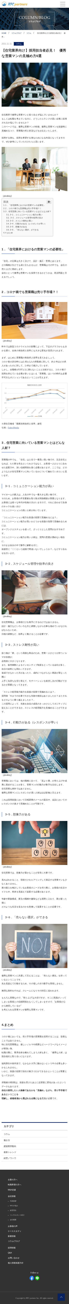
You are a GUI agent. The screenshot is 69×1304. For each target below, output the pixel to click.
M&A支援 (12, 1190)
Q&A (10, 1253)
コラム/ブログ (14, 1241)
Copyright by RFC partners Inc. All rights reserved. (34, 1298)
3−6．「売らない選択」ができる (24, 230)
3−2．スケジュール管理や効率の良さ (26, 218)
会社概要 (13, 1220)
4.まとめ (9, 233)
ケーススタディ (15, 1231)
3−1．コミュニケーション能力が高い (26, 215)
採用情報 (12, 1248)
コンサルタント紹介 (17, 1215)
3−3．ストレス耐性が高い (21, 221)
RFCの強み (14, 1206)
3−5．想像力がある (18, 227)
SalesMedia (13, 428)
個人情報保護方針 (15, 1263)
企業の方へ (13, 1180)
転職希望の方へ (15, 1185)
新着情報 (12, 1236)
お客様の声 (13, 1226)
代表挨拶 (13, 1201)
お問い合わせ (14, 1258)
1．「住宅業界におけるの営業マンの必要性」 (25, 205)
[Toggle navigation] (62, 4)
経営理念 (13, 1210)
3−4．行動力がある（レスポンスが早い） (28, 224)
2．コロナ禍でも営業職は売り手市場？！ (23, 208)
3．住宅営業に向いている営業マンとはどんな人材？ (28, 211)
